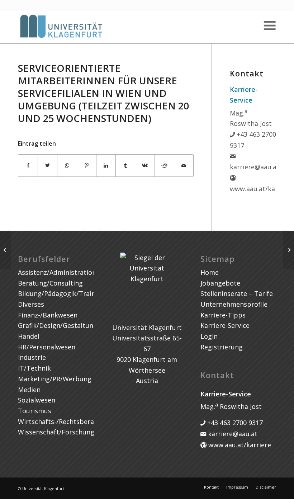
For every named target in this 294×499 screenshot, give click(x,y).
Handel (28, 336)
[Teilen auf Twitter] (47, 165)
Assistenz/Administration (57, 272)
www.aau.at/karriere (239, 445)
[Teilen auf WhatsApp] (66, 165)
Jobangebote (220, 283)
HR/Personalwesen (46, 347)
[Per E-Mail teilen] (183, 165)
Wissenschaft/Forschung (56, 432)
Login (209, 336)
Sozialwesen (36, 400)
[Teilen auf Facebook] (28, 165)
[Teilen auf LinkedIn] (105, 165)
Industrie (32, 357)
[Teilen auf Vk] (144, 165)
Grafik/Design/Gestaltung (57, 325)
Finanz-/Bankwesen (47, 315)
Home (209, 272)
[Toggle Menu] (269, 25)
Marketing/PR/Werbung (54, 379)
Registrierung (221, 347)
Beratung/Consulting (50, 283)
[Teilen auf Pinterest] (86, 165)
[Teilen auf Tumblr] (125, 165)
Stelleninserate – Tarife (236, 293)
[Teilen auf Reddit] (164, 165)
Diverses (31, 304)
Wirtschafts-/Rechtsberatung (63, 421)
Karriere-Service (225, 325)
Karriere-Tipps (223, 315)
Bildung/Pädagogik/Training (61, 293)
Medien (29, 389)
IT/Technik (34, 368)
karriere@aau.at (231, 433)
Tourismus (34, 410)
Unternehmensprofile (233, 304)
